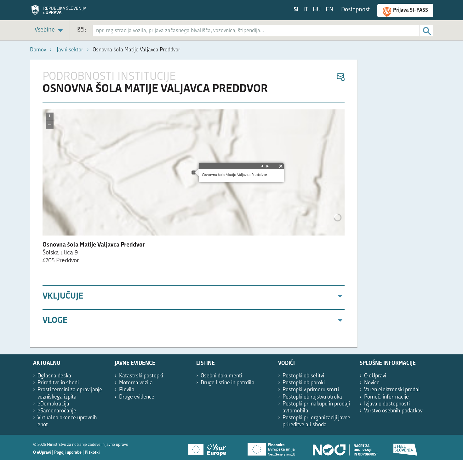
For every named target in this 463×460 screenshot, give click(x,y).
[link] (50, 30)
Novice (372, 383)
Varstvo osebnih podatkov (393, 411)
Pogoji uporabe (68, 453)
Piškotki (92, 453)
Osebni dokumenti (221, 376)
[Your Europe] (209, 447)
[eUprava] (59, 12)
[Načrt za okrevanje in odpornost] (345, 447)
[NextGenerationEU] (272, 447)
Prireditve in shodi (58, 383)
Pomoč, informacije (386, 397)
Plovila (126, 390)
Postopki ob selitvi (303, 376)
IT (305, 10)
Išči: (81, 30)
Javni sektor (70, 50)
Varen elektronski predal (392, 390)
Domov (38, 50)
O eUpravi (375, 376)
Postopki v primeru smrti (311, 390)
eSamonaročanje (56, 411)
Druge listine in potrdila (227, 383)
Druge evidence (136, 397)
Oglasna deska (54, 376)
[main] (193, 204)
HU (317, 10)
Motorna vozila (136, 383)
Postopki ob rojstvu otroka (312, 397)
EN (329, 10)
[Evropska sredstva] (405, 447)
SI (296, 10)
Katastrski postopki (141, 376)
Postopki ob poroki (304, 383)
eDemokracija (53, 404)
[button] (340, 77)
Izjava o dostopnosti (387, 404)
